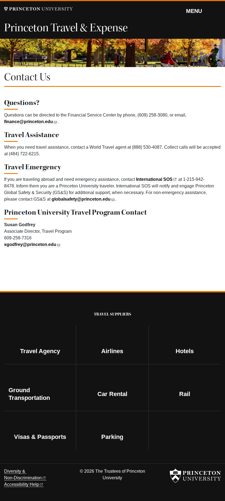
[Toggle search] (217, 10)
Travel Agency (40, 351)
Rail (184, 394)
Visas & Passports (40, 436)
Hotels (185, 351)
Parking (112, 436)
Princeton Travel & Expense (66, 28)
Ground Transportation (29, 394)
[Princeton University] (38, 9)
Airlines (112, 351)
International (154, 179)
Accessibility (21, 484)
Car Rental (112, 394)
